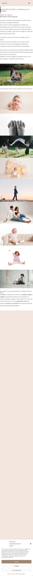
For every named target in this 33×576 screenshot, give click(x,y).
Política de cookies (11, 573)
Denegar (16, 566)
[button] (30, 544)
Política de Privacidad (20, 573)
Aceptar (17, 562)
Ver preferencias (16, 570)
